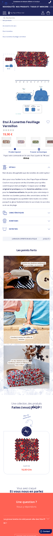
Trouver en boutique (38, 152)
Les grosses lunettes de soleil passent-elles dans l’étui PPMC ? (24, 521)
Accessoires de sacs (9, 26)
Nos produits (7, 20)
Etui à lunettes (7, 31)
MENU (4, 14)
